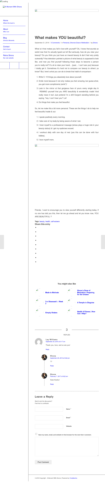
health (47, 221)
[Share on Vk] (38, 253)
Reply (47, 349)
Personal (66, 42)
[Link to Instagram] (14, 65)
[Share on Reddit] (38, 257)
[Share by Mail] (38, 261)
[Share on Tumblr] (38, 248)
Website (69, 426)
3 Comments (55, 42)
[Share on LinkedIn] (38, 244)
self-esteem (55, 221)
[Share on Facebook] (38, 227)
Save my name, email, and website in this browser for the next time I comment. (64, 435)
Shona (95, 42)
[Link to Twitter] (4, 65)
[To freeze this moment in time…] (2, 242)
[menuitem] (14, 21)
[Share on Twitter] (38, 231)
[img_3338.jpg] (67, 20)
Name (68, 409)
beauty (42, 221)
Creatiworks (73, 478)
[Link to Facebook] (23, 65)
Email (68, 417)
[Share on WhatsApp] (38, 236)
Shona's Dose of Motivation (79, 42)
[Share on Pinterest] (38, 240)
